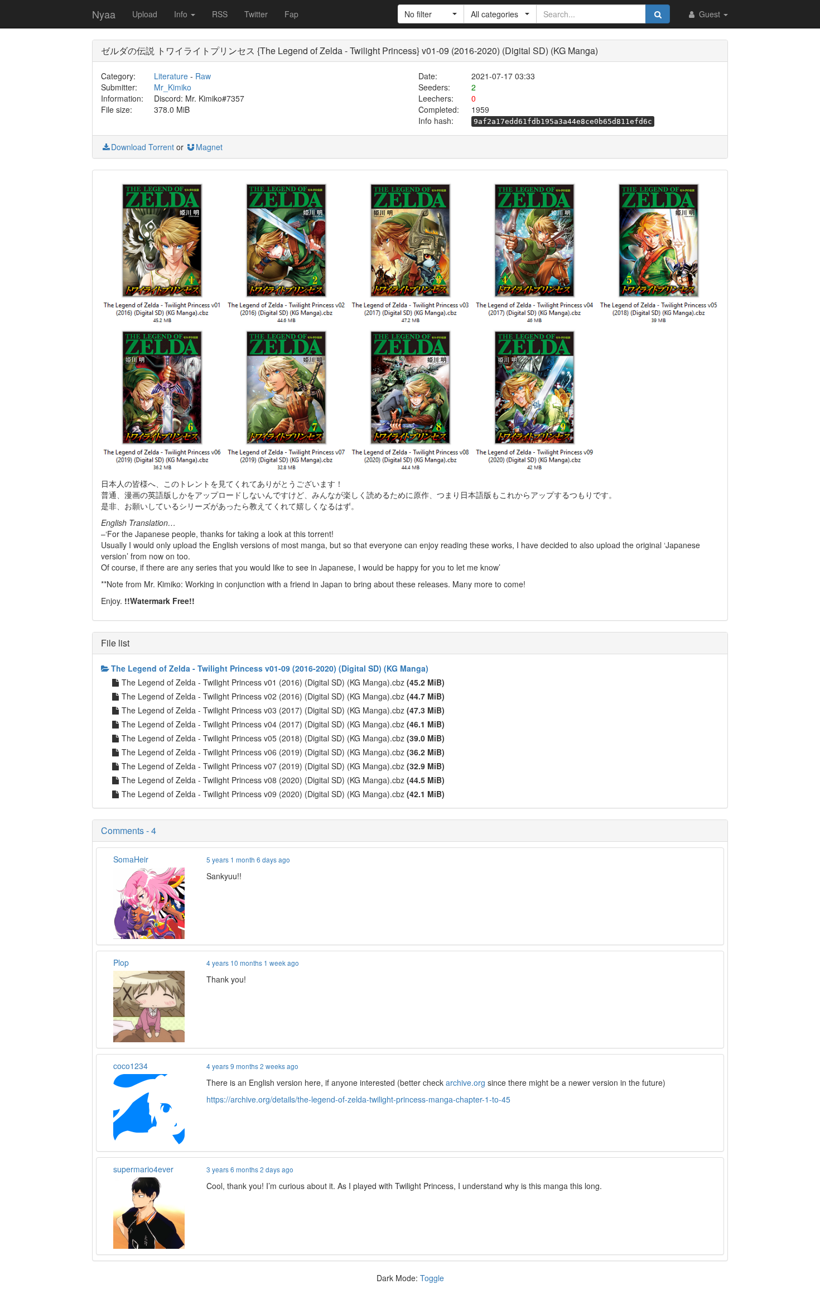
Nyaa (103, 14)
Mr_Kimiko (172, 87)
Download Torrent (142, 146)
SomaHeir (130, 859)
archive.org (465, 1082)
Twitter (256, 14)
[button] (431, 13)
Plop (121, 962)
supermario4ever (143, 1169)
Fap (291, 14)
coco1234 (130, 1065)
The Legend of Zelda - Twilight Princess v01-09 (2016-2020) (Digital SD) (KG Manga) (269, 668)
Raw (203, 76)
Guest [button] (709, 14)
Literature (171, 76)
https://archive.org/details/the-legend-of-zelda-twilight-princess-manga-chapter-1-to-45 (358, 1099)
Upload (144, 14)
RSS (220, 14)
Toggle (432, 1277)
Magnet (209, 146)
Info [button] (182, 14)
